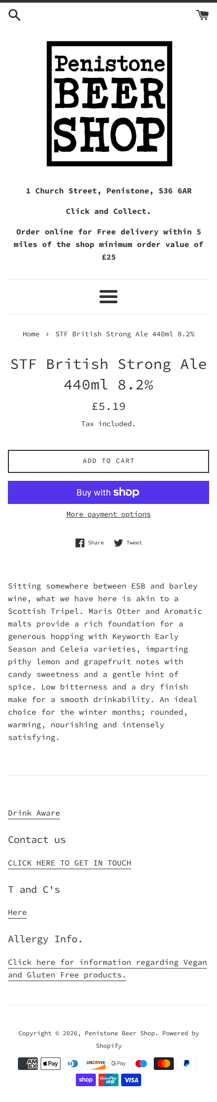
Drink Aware (34, 813)
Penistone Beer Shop (120, 1033)
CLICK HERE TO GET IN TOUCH (69, 863)
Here (17, 912)
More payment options (108, 514)
